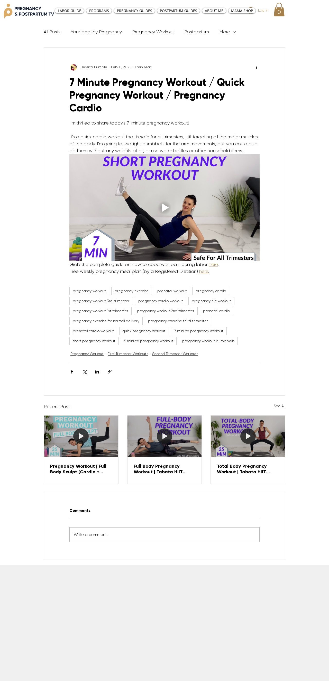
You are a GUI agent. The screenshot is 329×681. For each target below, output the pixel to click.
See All (279, 406)
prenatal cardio (216, 311)
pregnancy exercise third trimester (178, 321)
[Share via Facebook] (71, 371)
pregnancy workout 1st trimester (100, 311)
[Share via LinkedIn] (97, 371)
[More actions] (256, 67)
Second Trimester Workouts (175, 354)
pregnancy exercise (132, 291)
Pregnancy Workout (153, 31)
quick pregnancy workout (144, 331)
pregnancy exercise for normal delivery (106, 321)
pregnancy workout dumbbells (208, 341)
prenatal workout (172, 291)
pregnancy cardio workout (160, 301)
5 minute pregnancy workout (148, 341)
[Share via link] (109, 371)
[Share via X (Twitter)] (84, 371)
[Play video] (164, 207)
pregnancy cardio (211, 291)
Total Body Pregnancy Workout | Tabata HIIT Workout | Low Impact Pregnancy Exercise (242, 469)
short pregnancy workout (94, 341)
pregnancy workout (89, 291)
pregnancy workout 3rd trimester (101, 301)
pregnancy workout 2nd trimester (165, 311)
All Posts (52, 31)
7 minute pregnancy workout (198, 331)
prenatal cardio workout (93, 331)
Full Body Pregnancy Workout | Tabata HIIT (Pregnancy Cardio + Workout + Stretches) (158, 469)
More (224, 31)
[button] (279, 9)
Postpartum (196, 31)
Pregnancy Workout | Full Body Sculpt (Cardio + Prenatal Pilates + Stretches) (78, 469)
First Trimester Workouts (128, 354)
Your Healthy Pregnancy (96, 31)
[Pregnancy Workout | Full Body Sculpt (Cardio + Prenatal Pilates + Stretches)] (81, 436)
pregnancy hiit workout (211, 301)
